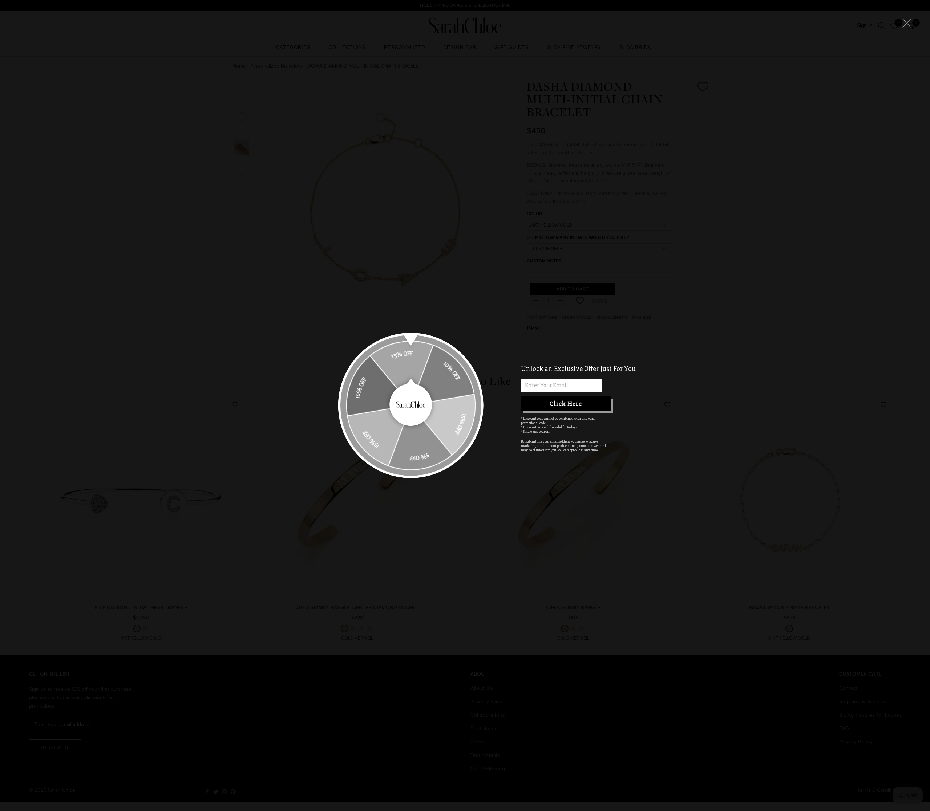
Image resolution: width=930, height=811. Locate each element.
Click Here (566, 404)
